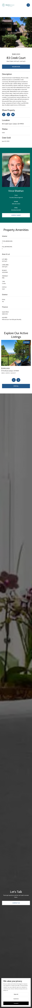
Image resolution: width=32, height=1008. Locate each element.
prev (14, 380)
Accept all (16, 1003)
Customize (16, 998)
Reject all (16, 994)
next (18, 380)
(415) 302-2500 (16, 203)
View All (16, 386)
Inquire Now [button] (16, 66)
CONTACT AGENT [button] (16, 215)
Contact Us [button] (16, 903)
